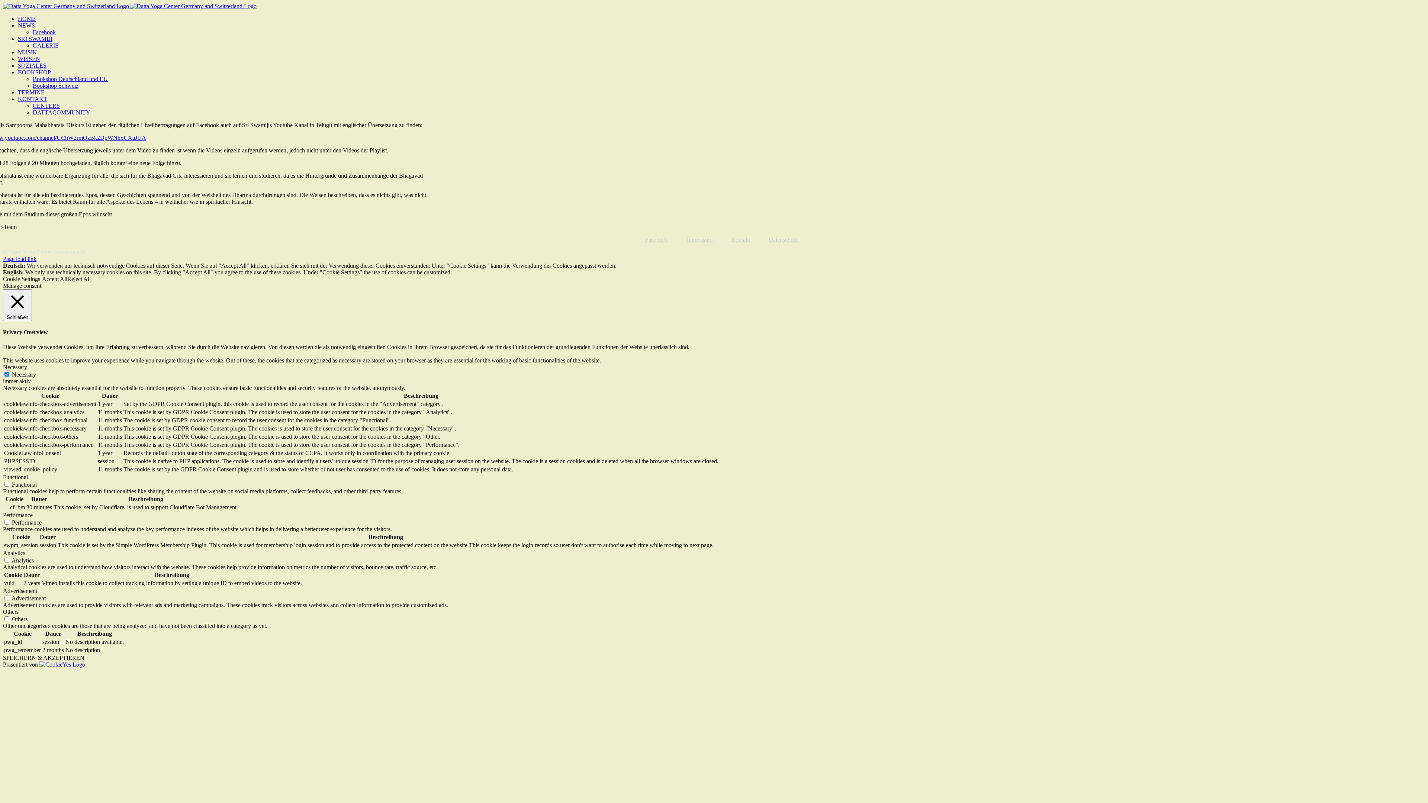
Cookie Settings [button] (21, 279)
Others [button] (11, 612)
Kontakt (740, 239)
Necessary (24, 374)
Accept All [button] (54, 279)
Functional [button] (15, 477)
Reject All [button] (79, 279)
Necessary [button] (15, 367)
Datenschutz (783, 239)
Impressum (700, 239)
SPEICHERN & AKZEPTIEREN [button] (43, 658)
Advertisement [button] (20, 591)
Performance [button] (18, 515)
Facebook (656, 239)
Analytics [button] (14, 553)
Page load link (19, 259)
